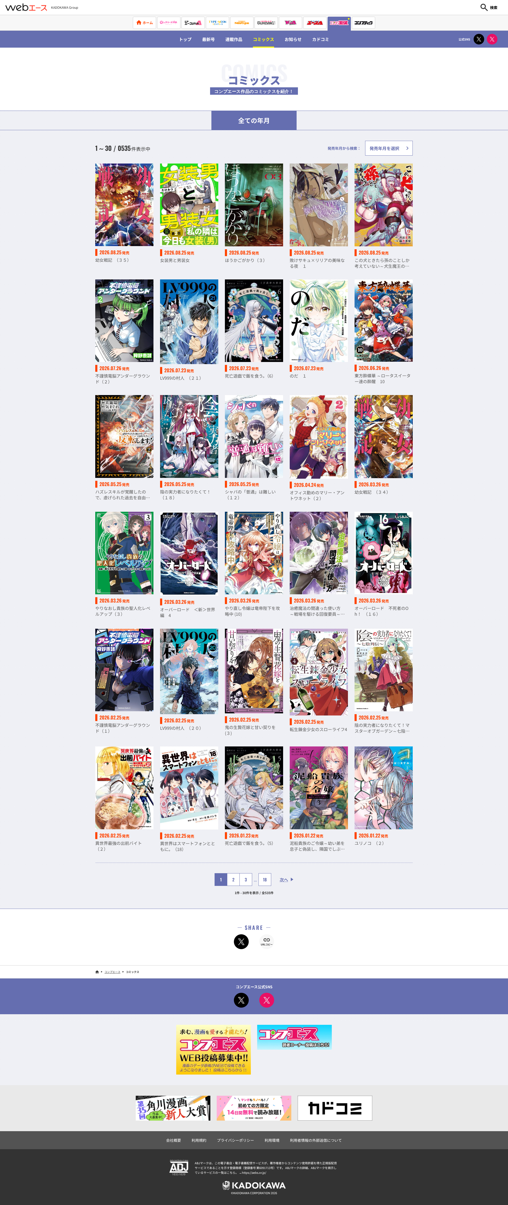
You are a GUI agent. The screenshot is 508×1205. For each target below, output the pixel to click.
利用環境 (272, 1140)
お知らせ (293, 39)
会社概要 (173, 1140)
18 (265, 879)
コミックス (263, 39)
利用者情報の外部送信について (316, 1140)
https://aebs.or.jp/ (254, 1172)
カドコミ (320, 39)
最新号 (208, 39)
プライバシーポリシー (235, 1140)
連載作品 (233, 39)
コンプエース (112, 972)
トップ (185, 39)
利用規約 (199, 1140)
